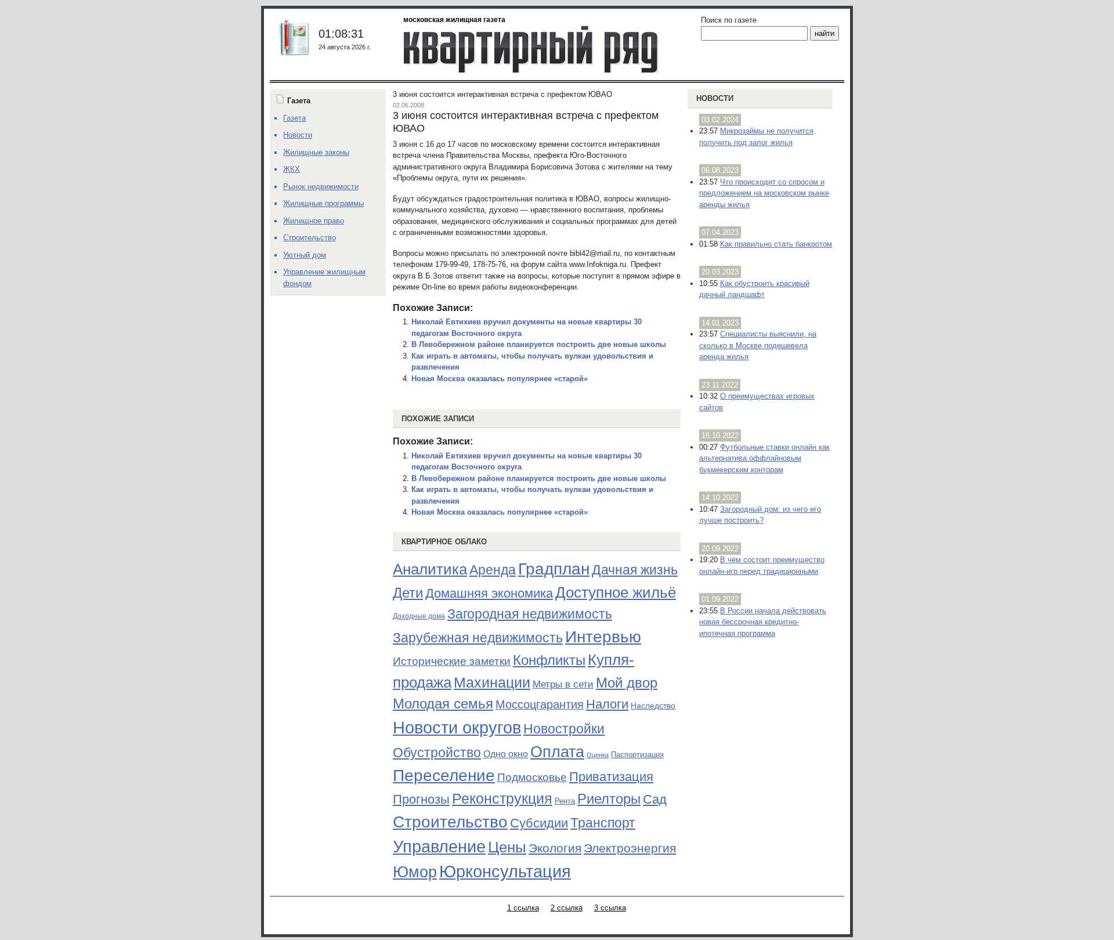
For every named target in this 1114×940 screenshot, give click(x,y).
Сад (655, 799)
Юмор (415, 872)
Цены (507, 847)
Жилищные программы (323, 203)
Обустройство (437, 752)
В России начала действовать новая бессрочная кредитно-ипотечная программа (762, 622)
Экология (555, 848)
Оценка (598, 754)
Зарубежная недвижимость (478, 637)
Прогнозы (421, 800)
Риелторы (609, 799)
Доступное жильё (615, 592)
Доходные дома (419, 616)
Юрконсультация (505, 871)
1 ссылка (523, 907)
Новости (714, 98)
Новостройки (564, 728)
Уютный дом (304, 255)
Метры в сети (563, 684)
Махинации (492, 682)
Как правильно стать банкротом (776, 244)
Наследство (653, 705)
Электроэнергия (630, 848)
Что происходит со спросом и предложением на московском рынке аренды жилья (764, 193)
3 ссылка (610, 907)
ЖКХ (291, 169)
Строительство (450, 821)
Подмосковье (532, 777)
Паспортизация (637, 754)
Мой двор (626, 682)
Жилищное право (313, 220)
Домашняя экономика (489, 593)
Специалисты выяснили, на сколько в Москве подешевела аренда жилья (757, 345)
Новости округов (457, 727)
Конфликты (549, 660)
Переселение (444, 775)
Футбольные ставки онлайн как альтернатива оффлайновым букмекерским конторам (764, 458)
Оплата (557, 752)
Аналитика (430, 569)
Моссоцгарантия (539, 704)
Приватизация (611, 777)
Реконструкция (502, 798)
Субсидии (539, 823)
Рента (565, 801)
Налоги (607, 704)
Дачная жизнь (635, 569)
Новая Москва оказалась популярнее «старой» (499, 378)
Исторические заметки (452, 661)
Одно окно (505, 754)
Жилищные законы (316, 152)
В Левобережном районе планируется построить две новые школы (538, 344)
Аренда (492, 569)
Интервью (603, 636)
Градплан (553, 569)
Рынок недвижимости (321, 186)
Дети (408, 593)
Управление (439, 846)
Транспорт (602, 822)
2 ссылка (567, 907)
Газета (294, 118)
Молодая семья (443, 703)
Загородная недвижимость (529, 613)
